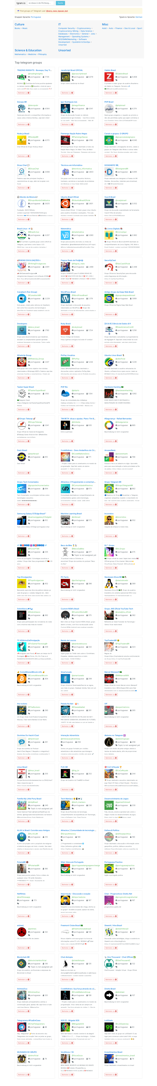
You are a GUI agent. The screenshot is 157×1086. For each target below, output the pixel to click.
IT (59, 24)
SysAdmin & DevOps (81, 42)
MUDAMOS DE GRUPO (27, 1052)
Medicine (32, 54)
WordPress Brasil (68, 292)
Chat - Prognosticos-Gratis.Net (118, 894)
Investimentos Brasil (113, 1052)
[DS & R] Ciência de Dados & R (117, 323)
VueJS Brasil (109, 197)
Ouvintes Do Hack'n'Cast (28, 735)
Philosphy (42, 54)
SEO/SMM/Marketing (67, 39)
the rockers (22, 704)
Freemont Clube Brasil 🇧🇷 (72, 925)
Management (64, 36)
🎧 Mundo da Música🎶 (27, 197)
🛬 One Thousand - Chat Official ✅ (120, 957)
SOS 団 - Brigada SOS (70, 1020)
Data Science (86, 31)
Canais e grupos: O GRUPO (116, 133)
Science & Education (28, 50)
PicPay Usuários (68, 355)
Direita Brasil (110, 989)
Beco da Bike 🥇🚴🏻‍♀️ (69, 545)
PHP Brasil (108, 102)
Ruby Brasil (66, 323)
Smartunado (66, 672)
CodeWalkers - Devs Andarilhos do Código (79, 450)
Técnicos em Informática (71, 165)
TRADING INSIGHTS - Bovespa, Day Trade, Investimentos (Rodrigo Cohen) (49, 70)
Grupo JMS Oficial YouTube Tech (118, 609)
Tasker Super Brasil (25, 387)
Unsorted (62, 45)
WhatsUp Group (24, 355)
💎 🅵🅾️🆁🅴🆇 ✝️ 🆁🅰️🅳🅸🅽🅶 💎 (32, 545)
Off (105, 704)
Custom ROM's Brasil (70, 609)
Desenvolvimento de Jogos (116, 798)
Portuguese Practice (113, 862)
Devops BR (22, 102)
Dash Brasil (22, 450)
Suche (60, 3)
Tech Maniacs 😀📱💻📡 (72, 798)
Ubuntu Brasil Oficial (70, 197)
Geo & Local (129, 28)
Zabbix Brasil (110, 70)
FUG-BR (64, 767)
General (85, 34)
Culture (19, 24)
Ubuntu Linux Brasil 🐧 (114, 355)
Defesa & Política (111, 830)
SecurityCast (110, 260)
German (139, 17)
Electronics (75, 34)
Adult (104, 28)
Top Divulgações (24, 577)
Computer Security (66, 28)
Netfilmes (21, 894)
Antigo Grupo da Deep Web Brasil (119, 292)
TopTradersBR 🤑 (111, 640)
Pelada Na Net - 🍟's (69, 704)
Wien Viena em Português (72, 862)
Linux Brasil (22, 767)
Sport (139, 28)
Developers (22, 323)
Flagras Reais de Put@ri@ (72, 260)
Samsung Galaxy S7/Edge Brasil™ (31, 513)
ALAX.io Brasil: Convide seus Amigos (33, 830)
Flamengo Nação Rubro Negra (74, 133)
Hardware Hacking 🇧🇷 (113, 387)
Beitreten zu (23, 93)
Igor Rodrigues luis (69, 102)
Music (24, 28)
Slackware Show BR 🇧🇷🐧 (115, 577)
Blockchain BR (23, 957)
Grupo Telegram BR (112, 482)
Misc (105, 24)
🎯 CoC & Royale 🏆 (113, 767)
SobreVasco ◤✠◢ (24, 609)
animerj (20, 925)
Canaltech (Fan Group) (27, 292)
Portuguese (36, 17)
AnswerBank (110, 450)
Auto (111, 28)
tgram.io (21, 3)
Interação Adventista (70, 735)
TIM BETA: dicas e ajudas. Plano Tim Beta (79, 418)
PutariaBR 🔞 (22, 862)
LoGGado (108, 1020)
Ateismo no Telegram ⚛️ (115, 735)
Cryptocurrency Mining (68, 31)
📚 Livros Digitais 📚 (113, 228)
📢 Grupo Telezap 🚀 (26, 418)
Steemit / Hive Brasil (113, 925)
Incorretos (109, 513)
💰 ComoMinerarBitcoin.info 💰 (31, 672)
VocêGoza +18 (67, 1052)
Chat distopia (67, 957)
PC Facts (65, 577)
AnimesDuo (22, 989)
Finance (118, 28)
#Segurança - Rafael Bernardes (118, 418)
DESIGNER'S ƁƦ (111, 165)
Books (17, 28)
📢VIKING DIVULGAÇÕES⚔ (29, 260)
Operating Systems (80, 36)
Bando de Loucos (68, 640)
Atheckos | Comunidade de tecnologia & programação (84, 830)
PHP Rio (64, 387)
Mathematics (20, 54)
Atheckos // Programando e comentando (78, 482)
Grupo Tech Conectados (28, 482)
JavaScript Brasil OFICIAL (72, 70)
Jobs (93, 34)
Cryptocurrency (84, 28)
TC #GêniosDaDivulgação (28, 640)
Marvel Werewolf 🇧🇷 (113, 672)
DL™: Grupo (109, 545)
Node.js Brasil (23, 133)
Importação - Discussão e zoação (75, 894)
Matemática (66, 228)
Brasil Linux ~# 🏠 (25, 228)
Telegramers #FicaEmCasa (28, 1020)
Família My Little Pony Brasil (29, 798)
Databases (63, 34)
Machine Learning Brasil (71, 513)
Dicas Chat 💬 (23, 165)
